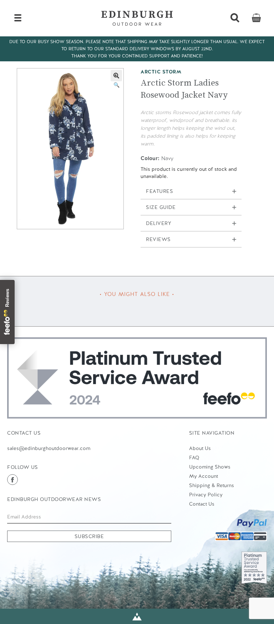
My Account (203, 476)
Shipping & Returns (211, 485)
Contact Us (201, 504)
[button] (116, 75)
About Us (200, 448)
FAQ (194, 457)
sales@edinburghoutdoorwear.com (48, 448)
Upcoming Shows (209, 467)
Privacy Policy (206, 494)
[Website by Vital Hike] (137, 616)
